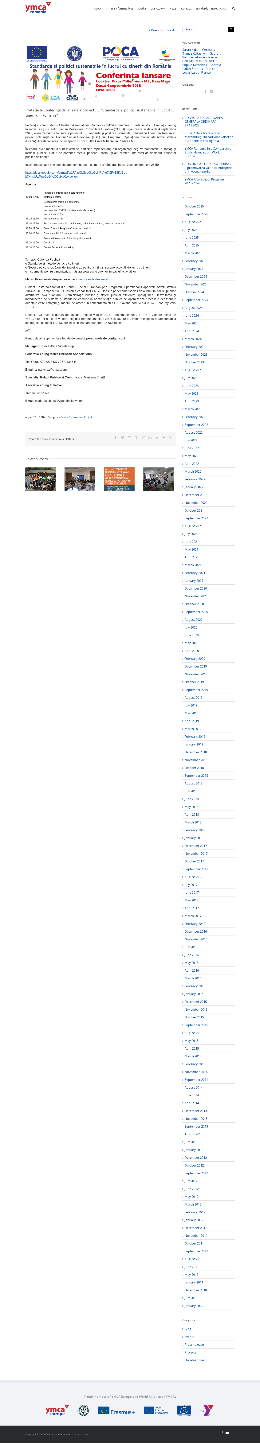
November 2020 (196, 596)
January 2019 (194, 744)
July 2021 (191, 534)
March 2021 (193, 565)
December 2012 (196, 1158)
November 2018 (196, 760)
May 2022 (191, 456)
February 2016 (195, 986)
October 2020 (194, 604)
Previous (157, 30)
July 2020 (191, 627)
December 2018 (196, 752)
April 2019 (192, 721)
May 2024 (191, 323)
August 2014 (194, 1087)
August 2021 (194, 526)
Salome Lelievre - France (199, 57)
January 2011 (194, 1282)
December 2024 (196, 276)
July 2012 (191, 1181)
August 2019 (194, 697)
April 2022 (192, 464)
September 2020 (196, 612)
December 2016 (196, 931)
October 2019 (194, 682)
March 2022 (193, 471)
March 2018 (193, 822)
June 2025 (192, 237)
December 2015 (196, 1002)
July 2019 (191, 705)
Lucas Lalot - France (196, 72)
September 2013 (196, 1126)
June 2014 (192, 1095)
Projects (88, 417)
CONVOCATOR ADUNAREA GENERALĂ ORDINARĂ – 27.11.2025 (204, 121)
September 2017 (196, 869)
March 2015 (193, 1056)
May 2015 (191, 1041)
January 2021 (194, 581)
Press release (76, 417)
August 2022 (194, 432)
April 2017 (192, 908)
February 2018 (195, 830)
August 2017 (194, 877)
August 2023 (194, 370)
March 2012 (193, 1204)
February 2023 (195, 417)
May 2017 (191, 900)
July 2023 (191, 378)
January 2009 (194, 1306)
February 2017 (195, 924)
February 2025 (195, 261)
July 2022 (191, 440)
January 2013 (194, 1150)
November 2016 (196, 939)
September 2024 (196, 300)
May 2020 (191, 643)
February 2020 (195, 658)
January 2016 (194, 994)
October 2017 (194, 861)
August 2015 (194, 1033)
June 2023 (192, 386)
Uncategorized (195, 1360)
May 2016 (191, 963)
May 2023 (191, 393)
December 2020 (196, 588)
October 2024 (194, 292)
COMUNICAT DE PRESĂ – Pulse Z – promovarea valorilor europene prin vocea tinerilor (208, 168)
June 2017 (192, 892)
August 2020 (194, 619)
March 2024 (193, 339)
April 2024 (192, 331)
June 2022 (192, 448)
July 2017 (191, 885)
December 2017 (196, 846)
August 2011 (194, 1259)
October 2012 (194, 1165)
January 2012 (194, 1220)
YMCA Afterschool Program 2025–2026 (204, 181)
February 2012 (195, 1212)
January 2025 (194, 269)
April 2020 (192, 651)
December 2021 (196, 495)
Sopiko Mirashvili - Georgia (201, 65)
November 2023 (196, 354)
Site (74, 1434)
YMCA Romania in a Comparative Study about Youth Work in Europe (208, 152)
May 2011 (191, 1274)
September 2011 (196, 1251)
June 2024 (192, 315)
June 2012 (192, 1189)
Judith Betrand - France (198, 69)
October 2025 (194, 206)
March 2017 (193, 916)
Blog (188, 1329)
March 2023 (193, 409)
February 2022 (195, 479)
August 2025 (194, 222)
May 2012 (191, 1196)
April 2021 (192, 557)
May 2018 (191, 807)
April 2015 (192, 1048)
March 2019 (193, 729)
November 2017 (196, 853)
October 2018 (194, 768)
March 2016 (193, 978)
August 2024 (194, 308)
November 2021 (196, 503)
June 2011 (192, 1267)
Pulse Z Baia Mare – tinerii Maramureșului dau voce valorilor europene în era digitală (209, 137)
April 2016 (192, 970)
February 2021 (195, 573)
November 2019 (196, 674)
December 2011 (196, 1228)
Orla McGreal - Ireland (198, 61)
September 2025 (196, 214)
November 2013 (196, 1119)
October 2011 (194, 1243)
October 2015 (194, 1017)
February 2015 (195, 1064)
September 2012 (196, 1173)
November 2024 (196, 284)
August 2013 (194, 1134)
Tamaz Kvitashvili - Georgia (201, 53)
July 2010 (191, 1298)
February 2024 (195, 347)
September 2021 (196, 518)
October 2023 (194, 362)
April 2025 (192, 245)
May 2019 (191, 713)
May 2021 (191, 549)
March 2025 (193, 253)
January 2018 (194, 838)
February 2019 (195, 736)
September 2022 (196, 425)
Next (170, 30)
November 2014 (196, 1072)
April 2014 (192, 1103)
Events (64, 417)
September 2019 (196, 690)
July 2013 (191, 1142)
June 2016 (192, 955)
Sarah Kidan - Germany (198, 50)
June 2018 (192, 799)
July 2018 (191, 791)
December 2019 (196, 666)
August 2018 (194, 783)
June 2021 (192, 542)
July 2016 (191, 947)
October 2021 (194, 510)
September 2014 (196, 1080)
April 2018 (192, 814)
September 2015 (196, 1025)
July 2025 (191, 230)
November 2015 (196, 1009)
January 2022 (194, 487)
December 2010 (196, 1290)
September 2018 (196, 775)
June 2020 (192, 635)
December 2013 (196, 1111)
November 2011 (196, 1235)
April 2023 (192, 401)
